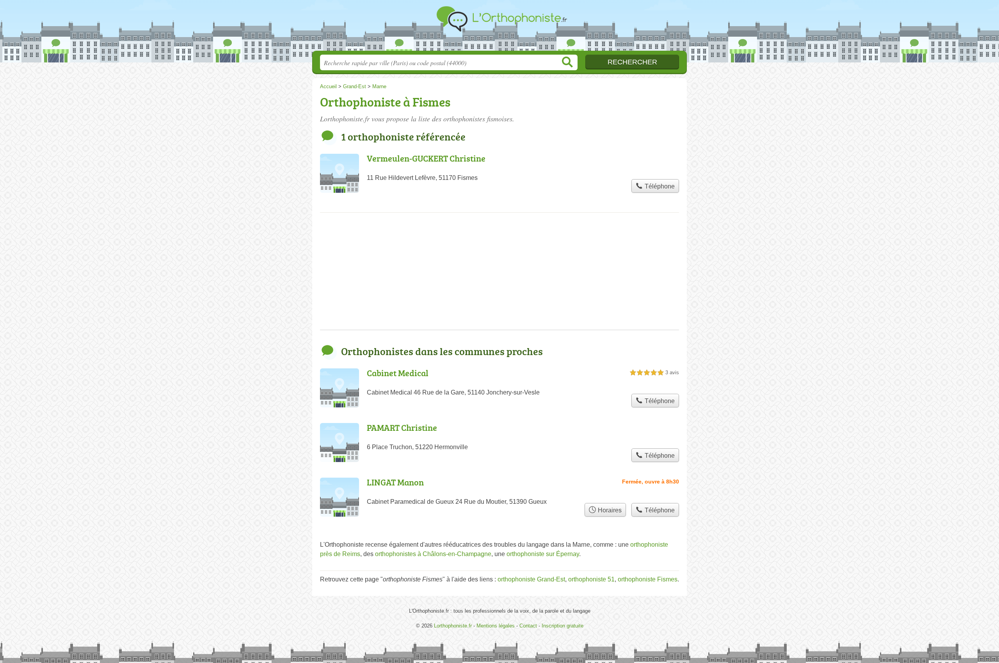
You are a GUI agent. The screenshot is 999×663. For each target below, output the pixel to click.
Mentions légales (495, 626)
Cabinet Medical (397, 373)
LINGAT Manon (395, 482)
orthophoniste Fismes (647, 579)
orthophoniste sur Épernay (543, 554)
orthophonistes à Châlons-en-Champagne (433, 554)
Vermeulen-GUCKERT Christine (426, 158)
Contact (528, 626)
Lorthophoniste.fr (499, 27)
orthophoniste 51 (591, 579)
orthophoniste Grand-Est (531, 579)
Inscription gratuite (562, 626)
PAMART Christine (402, 427)
